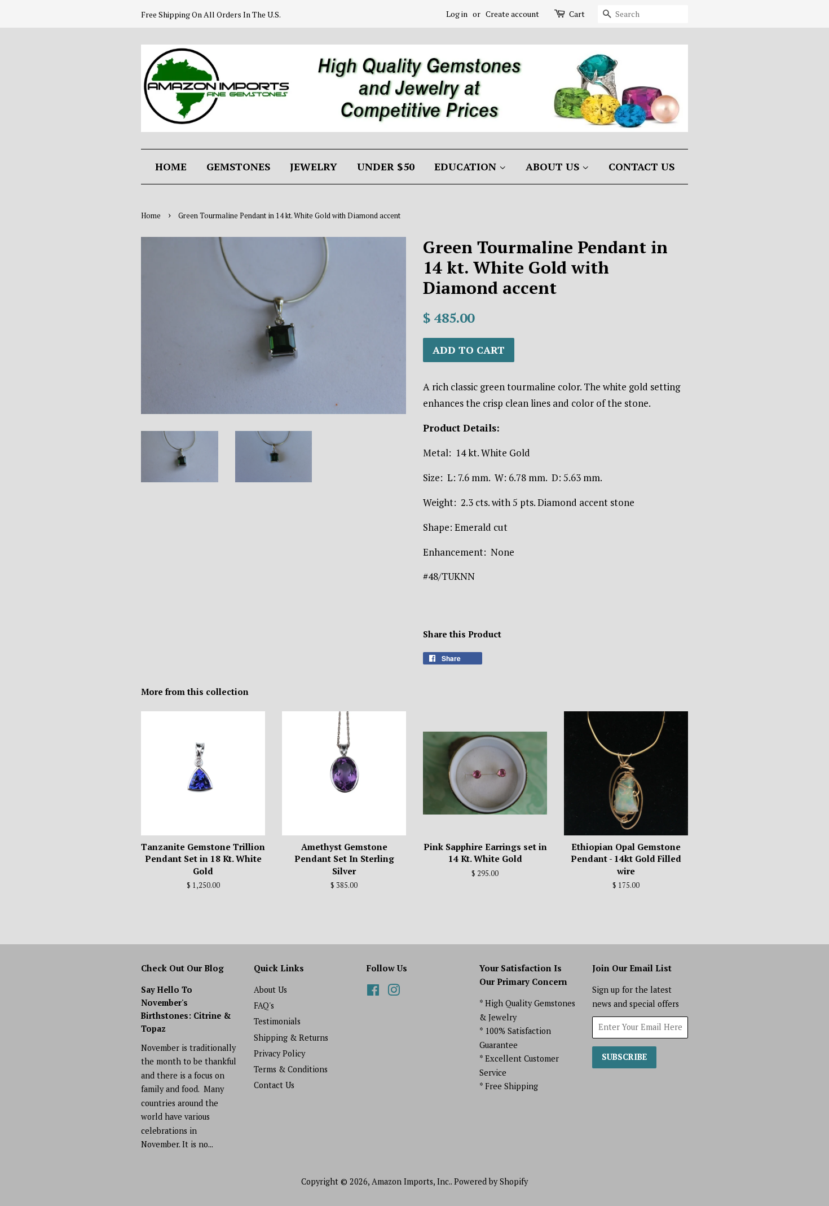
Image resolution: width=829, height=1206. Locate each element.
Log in (457, 13)
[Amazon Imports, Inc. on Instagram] (393, 992)
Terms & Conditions (291, 1069)
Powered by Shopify (491, 1181)
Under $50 (385, 166)
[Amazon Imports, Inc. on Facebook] (373, 992)
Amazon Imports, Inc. (411, 1181)
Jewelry (313, 166)
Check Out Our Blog (182, 968)
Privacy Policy (279, 1053)
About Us (554, 166)
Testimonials (277, 1021)
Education (466, 166)
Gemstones (238, 166)
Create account (512, 13)
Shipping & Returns (291, 1037)
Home (171, 166)
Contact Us (641, 166)
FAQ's (264, 1005)
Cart (577, 13)
